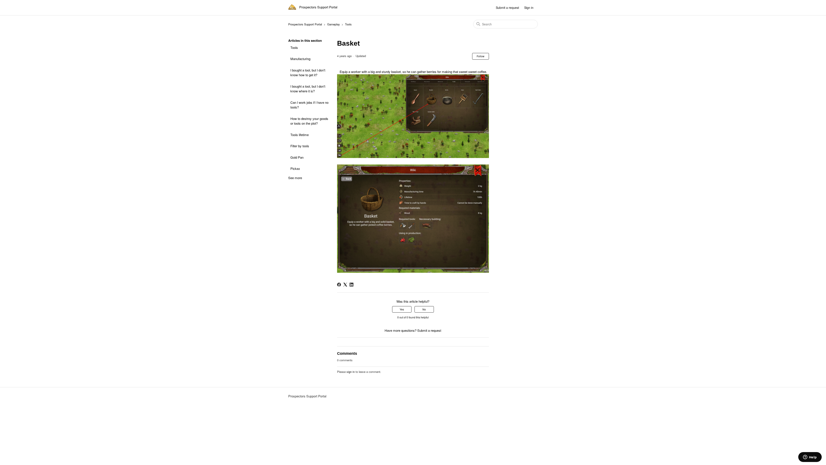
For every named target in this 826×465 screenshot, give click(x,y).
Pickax (295, 168)
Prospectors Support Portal (305, 24)
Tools (348, 24)
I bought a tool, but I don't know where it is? (307, 88)
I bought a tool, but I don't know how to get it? (307, 72)
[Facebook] (339, 285)
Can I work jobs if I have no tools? (309, 105)
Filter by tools (299, 146)
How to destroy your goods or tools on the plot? (309, 121)
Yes (402, 309)
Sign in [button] (528, 7)
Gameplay (333, 24)
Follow (480, 56)
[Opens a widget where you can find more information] (810, 457)
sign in (351, 372)
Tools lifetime (299, 134)
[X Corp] (345, 285)
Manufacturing (300, 58)
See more (295, 177)
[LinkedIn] (351, 285)
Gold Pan (297, 157)
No (424, 309)
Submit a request (507, 7)
